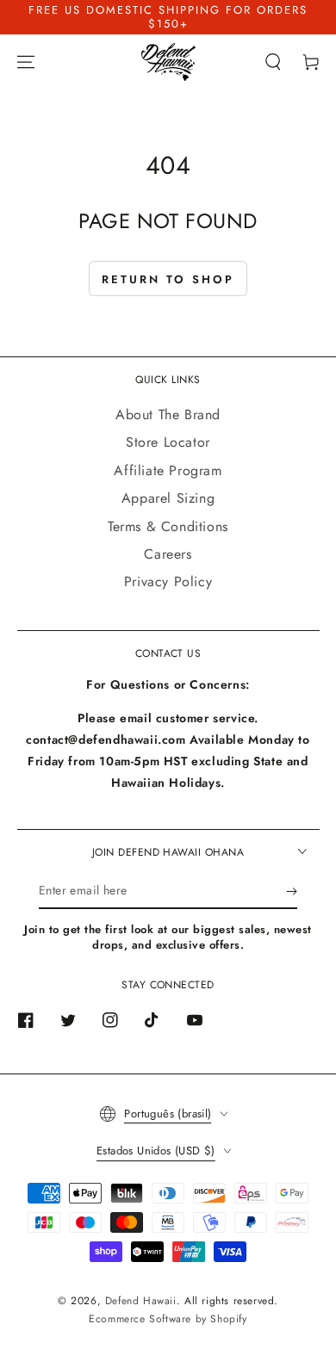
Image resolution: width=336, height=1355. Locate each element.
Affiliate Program (167, 470)
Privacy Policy (168, 581)
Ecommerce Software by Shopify (167, 1319)
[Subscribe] (291, 892)
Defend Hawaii (141, 1301)
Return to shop (168, 279)
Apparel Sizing (168, 498)
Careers (167, 554)
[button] (273, 62)
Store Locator (168, 442)
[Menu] (26, 62)
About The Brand (168, 414)
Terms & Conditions (168, 526)
